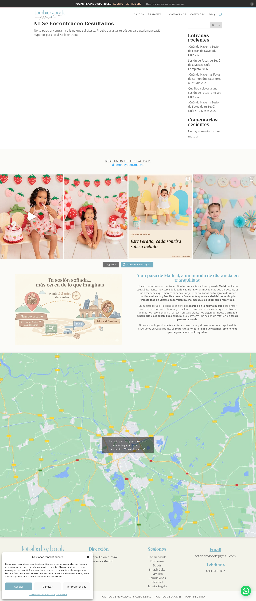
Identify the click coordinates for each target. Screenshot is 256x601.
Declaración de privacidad (42, 594)
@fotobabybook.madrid (128, 165)
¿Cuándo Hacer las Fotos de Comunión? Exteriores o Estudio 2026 (204, 79)
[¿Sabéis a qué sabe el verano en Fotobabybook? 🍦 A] (160, 216)
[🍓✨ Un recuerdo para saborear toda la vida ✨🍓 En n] (31, 216)
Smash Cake (157, 570)
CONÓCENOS (178, 15)
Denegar (47, 586)
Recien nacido (157, 557)
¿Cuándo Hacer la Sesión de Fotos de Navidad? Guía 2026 (204, 51)
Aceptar (18, 586)
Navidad (157, 582)
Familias (157, 574)
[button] (88, 557)
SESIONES (155, 15)
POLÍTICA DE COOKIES (168, 596)
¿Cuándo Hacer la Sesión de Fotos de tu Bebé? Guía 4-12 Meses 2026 (204, 106)
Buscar (216, 25)
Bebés (157, 565)
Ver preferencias (76, 586)
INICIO (139, 15)
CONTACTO (197, 15)
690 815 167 (215, 571)
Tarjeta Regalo (157, 586)
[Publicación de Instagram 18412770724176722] (224, 216)
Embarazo (157, 561)
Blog (212, 15)
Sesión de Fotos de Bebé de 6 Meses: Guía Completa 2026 (204, 65)
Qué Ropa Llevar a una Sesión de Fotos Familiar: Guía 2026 (204, 93)
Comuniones (157, 578)
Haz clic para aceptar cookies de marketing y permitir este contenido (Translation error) (128, 445)
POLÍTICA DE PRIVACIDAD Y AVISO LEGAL (126, 596)
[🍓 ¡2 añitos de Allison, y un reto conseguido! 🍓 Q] (95, 216)
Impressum (61, 594)
